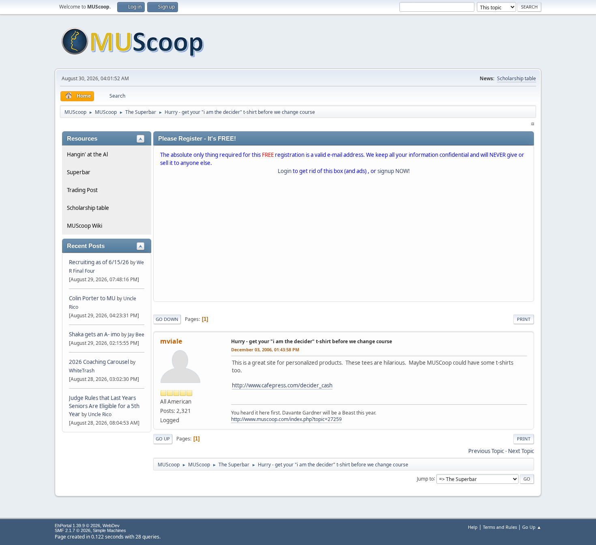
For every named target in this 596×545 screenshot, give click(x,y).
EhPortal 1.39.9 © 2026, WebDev (87, 525)
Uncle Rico (99, 414)
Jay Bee (136, 334)
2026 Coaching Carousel (99, 361)
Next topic (521, 451)
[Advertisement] (343, 240)
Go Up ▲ (531, 527)
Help (473, 527)
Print (523, 319)
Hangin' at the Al (87, 154)
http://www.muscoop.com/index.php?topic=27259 (286, 419)
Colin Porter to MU (93, 298)
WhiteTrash (81, 370)
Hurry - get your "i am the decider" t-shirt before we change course (311, 341)
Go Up (163, 439)
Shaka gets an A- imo (94, 334)
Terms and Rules (500, 527)
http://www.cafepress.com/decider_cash (282, 385)
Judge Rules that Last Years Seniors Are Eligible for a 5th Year (104, 406)
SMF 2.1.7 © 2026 (72, 530)
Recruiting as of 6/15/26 (99, 262)
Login (285, 171)
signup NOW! (393, 171)
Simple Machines (109, 530)
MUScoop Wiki (84, 225)
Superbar (78, 172)
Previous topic (486, 451)
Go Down (167, 319)
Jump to (425, 478)
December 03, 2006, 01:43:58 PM (265, 349)
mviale (171, 341)
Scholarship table (516, 78)
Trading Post (82, 190)
